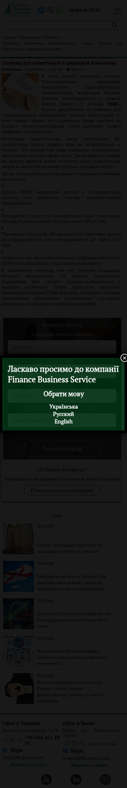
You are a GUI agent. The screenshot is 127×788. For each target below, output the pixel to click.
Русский (63, 413)
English (64, 421)
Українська (63, 406)
